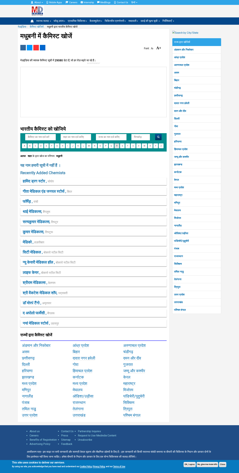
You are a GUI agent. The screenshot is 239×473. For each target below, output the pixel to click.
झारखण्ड (178, 164)
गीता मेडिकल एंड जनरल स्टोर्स (44, 191)
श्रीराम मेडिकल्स (34, 282)
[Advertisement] (92, 91)
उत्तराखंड (178, 302)
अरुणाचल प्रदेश (181, 65)
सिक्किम (178, 263)
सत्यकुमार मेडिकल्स (36, 222)
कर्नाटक (178, 172)
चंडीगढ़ (177, 87)
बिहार (176, 80)
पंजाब (176, 248)
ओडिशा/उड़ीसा (181, 233)
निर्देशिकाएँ (167, 20)
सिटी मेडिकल (32, 252)
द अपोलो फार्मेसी (34, 313)
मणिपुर (177, 202)
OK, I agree (190, 464)
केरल (176, 179)
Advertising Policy (40, 444)
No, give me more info (207, 464)
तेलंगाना (177, 279)
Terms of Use (119, 466)
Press (64, 435)
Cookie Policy (86, 466)
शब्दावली (132, 20)
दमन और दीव (180, 111)
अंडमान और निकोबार (183, 49)
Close (222, 464)
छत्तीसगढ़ (178, 95)
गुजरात (177, 133)
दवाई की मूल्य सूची (149, 20)
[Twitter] (29, 47)
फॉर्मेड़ (27, 201)
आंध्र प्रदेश (179, 57)
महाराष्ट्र (178, 195)
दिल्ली (177, 118)
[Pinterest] (36, 47)
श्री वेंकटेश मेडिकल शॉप (40, 293)
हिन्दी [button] (133, 2)
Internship (89, 2)
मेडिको (28, 242)
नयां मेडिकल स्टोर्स (36, 323)
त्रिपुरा (177, 286)
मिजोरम (177, 218)
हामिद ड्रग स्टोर (34, 181)
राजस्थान (178, 256)
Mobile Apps (55, 2)
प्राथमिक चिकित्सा (76, 20)
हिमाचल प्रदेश (180, 149)
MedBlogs (105, 2)
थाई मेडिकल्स (32, 211)
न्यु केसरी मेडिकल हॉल (38, 262)
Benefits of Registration (43, 439)
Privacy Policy (99, 466)
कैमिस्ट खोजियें (37, 26)
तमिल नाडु (179, 271)
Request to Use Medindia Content (97, 435)
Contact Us (122, 2)
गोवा (176, 126)
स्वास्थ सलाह (42, 20)
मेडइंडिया (22, 26)
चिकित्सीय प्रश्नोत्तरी (114, 20)
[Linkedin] (42, 47)
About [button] (37, 2)
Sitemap (66, 439)
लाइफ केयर (31, 272)
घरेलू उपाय (59, 20)
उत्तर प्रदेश (179, 294)
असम (176, 72)
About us (35, 431)
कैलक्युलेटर (95, 20)
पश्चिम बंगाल (180, 309)
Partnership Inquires (89, 431)
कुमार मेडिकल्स (33, 232)
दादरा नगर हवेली (181, 103)
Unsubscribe (85, 439)
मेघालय (177, 210)
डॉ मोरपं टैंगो (31, 303)
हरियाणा (178, 141)
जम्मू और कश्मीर (181, 156)
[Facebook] (23, 47)
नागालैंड (178, 225)
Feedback (66, 444)
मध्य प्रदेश (179, 187)
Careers (73, 2)
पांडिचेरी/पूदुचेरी (181, 240)
